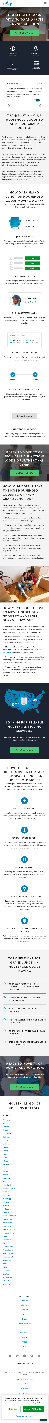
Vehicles (24, 1300)
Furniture (24, 1310)
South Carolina (8, 1253)
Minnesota (7, 1195)
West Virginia (8, 1281)
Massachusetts (9, 1188)
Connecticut (8, 1140)
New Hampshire (9, 1216)
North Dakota (8, 1233)
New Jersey (7, 1219)
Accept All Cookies (33, 1409)
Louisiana (6, 1178)
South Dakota (8, 1257)
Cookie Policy (24, 1393)
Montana (6, 1205)
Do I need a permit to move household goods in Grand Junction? (24, 986)
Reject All (13, 1409)
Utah (5, 1267)
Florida (6, 1147)
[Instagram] (17, 1356)
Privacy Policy (24, 1384)
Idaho (5, 1157)
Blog (24, 1347)
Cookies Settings (24, 1416)
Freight (24, 1314)
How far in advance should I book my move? (24, 999)
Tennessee (7, 1260)
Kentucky (6, 1174)
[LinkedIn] (39, 1356)
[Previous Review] (8, 106)
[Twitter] (24, 1356)
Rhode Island (8, 1250)
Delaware (6, 1144)
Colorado (6, 1137)
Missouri (6, 1202)
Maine (5, 1181)
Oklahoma (7, 1240)
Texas (5, 1264)
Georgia (6, 1150)
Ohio (5, 1236)
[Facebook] (10, 1356)
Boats (24, 1319)
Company (24, 1333)
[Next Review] (41, 106)
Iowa (5, 1168)
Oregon (6, 1243)
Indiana (6, 1164)
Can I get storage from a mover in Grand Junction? (27, 1043)
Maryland (7, 1185)
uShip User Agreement (24, 1379)
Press (24, 1342)
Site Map (24, 1388)
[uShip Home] (8, 3)
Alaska (5, 1123)
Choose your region (23, 1363)
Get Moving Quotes (24, 33)
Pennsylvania (8, 1246)
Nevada (6, 1212)
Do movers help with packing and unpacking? (27, 1032)
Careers (24, 1337)
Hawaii (6, 1154)
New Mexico (8, 1222)
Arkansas (6, 1130)
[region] (25, 1407)
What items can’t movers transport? (22, 1010)
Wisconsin (7, 1284)
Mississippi (7, 1198)
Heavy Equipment (24, 1324)
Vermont (6, 1270)
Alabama (6, 1120)
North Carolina (9, 1229)
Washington (7, 1277)
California (7, 1133)
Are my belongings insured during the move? (27, 1021)
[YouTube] (32, 1356)
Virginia (6, 1274)
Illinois (5, 1161)
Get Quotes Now (24, 473)
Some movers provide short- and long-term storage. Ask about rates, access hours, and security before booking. (27, 1045)
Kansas (6, 1171)
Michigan (6, 1192)
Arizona (6, 1127)
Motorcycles (24, 1305)
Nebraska (7, 1209)
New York (7, 1226)
